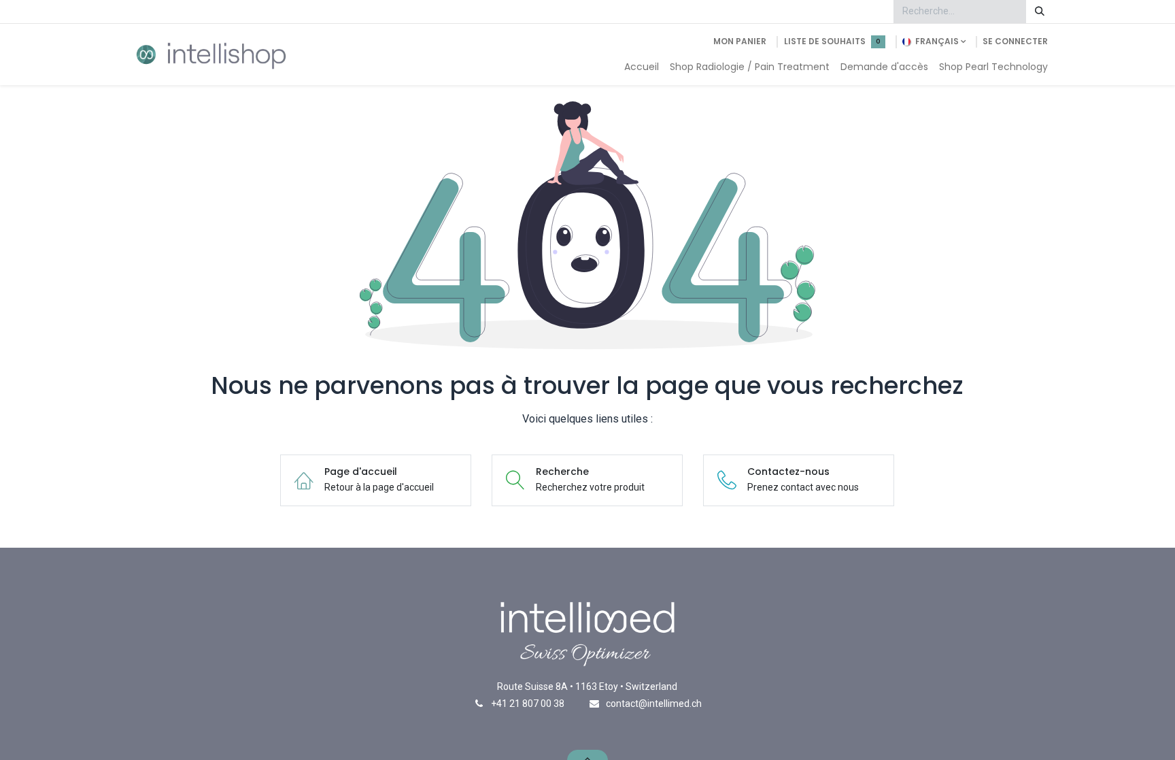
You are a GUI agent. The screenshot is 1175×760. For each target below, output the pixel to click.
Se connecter (1015, 41)
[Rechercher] (1039, 11)
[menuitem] (641, 67)
